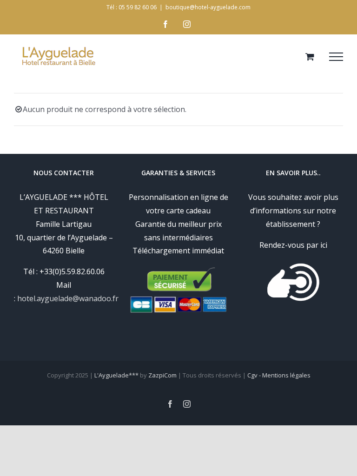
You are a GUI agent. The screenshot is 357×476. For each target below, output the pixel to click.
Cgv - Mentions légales (279, 375)
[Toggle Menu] (336, 57)
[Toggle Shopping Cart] (309, 56)
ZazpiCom (162, 375)
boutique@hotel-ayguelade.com (208, 7)
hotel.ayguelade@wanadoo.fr (68, 298)
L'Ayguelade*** (116, 375)
